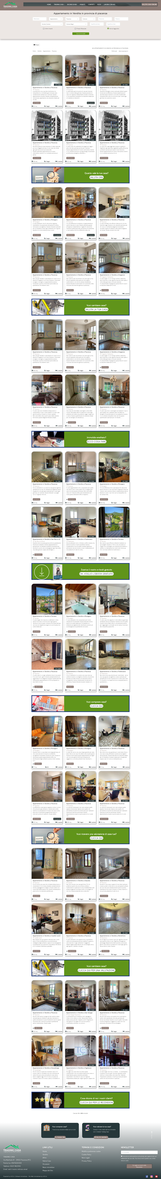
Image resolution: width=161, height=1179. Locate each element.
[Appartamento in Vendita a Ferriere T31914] (47, 599)
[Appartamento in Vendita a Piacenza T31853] (80, 918)
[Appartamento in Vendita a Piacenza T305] (47, 257)
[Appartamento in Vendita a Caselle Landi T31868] (47, 918)
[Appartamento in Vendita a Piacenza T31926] (80, 202)
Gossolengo (37, 1070)
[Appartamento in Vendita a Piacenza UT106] (114, 202)
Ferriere (103, 541)
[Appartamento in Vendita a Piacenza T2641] (114, 731)
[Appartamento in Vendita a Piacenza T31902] (114, 599)
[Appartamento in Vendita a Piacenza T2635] (80, 257)
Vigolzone (70, 1070)
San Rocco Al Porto (39, 541)
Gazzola (70, 882)
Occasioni (46, 1164)
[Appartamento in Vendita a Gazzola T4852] (80, 863)
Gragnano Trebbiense (107, 277)
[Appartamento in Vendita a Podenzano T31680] (114, 654)
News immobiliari (49, 1167)
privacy (143, 1156)
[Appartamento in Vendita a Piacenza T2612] (114, 995)
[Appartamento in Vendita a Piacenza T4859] (114, 70)
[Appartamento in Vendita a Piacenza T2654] (47, 390)
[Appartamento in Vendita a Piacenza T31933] (47, 125)
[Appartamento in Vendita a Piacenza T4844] (114, 863)
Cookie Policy (86, 1154)
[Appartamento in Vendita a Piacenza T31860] (47, 995)
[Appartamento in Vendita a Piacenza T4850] (114, 390)
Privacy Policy (86, 1161)
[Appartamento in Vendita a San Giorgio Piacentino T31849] (80, 995)
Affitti (45, 1158)
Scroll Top (151, 1136)
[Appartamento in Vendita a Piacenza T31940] (47, 70)
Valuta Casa (47, 1161)
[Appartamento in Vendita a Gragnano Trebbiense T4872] (114, 257)
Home (34, 51)
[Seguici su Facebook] (147, 1176)
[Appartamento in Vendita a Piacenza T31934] (80, 70)
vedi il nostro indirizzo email (17, 1169)
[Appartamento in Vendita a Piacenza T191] (47, 863)
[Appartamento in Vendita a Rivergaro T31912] (47, 202)
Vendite (40, 51)
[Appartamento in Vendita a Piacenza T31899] (47, 654)
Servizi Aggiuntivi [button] (114, 28)
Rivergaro (37, 222)
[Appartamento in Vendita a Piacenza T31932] (80, 125)
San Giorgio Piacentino (74, 1015)
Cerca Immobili (80, 34)
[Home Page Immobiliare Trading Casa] (10, 1)
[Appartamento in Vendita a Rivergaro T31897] (114, 467)
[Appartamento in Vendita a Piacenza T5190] (80, 786)
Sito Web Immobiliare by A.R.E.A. (38, 1176)
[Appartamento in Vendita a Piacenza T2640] (80, 654)
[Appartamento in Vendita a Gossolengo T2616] (47, 1050)
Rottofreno (104, 938)
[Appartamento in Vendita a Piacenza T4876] (114, 125)
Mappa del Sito (48, 1170)
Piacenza (36, 89)
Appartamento (46, 51)
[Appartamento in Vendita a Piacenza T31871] (47, 786)
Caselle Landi (38, 938)
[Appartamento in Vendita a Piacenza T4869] (80, 390)
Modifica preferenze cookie (91, 1151)
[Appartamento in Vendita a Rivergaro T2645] (80, 599)
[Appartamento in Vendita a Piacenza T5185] (114, 1050)
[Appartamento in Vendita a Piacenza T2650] (47, 467)
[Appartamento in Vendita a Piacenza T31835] (114, 786)
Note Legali (86, 1158)
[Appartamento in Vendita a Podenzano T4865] (80, 522)
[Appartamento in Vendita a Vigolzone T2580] (80, 1050)
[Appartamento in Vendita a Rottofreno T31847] (114, 918)
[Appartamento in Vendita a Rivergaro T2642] (47, 731)
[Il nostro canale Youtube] (156, 1176)
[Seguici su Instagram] (151, 1176)
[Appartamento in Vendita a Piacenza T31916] (80, 467)
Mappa (37, 45)
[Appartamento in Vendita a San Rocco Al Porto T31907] (47, 522)
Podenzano (71, 541)
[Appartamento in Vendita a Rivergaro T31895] (80, 731)
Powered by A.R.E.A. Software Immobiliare (15, 1176)
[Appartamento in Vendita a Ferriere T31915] (114, 522)
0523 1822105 (15, 1166)
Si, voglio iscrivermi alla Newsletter (139, 1166)
